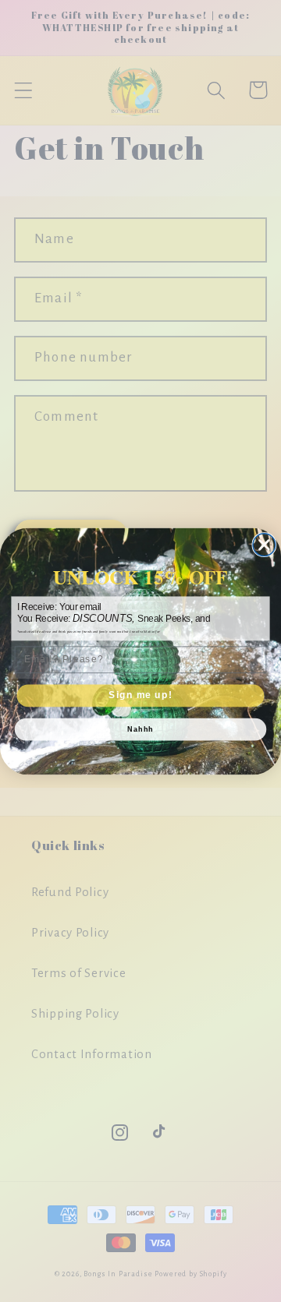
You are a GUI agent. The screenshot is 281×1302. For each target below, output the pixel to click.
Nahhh (140, 729)
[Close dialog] (264, 544)
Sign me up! (140, 695)
